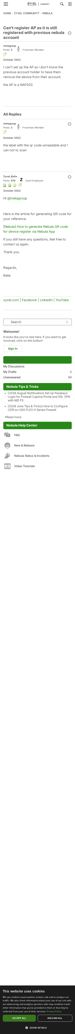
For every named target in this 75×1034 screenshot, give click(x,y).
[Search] (62, 4)
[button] (69, 33)
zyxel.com (11, 300)
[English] (37, 4)
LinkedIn (46, 300)
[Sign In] (69, 4)
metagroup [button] (9, 45)
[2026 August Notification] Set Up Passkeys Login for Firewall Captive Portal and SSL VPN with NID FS (39, 396)
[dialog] (37, 1010)
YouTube (62, 300)
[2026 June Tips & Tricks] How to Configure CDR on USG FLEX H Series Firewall (38, 408)
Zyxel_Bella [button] (10, 176)
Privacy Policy (54, 1011)
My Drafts (37, 372)
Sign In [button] (12, 348)
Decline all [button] (55, 1018)
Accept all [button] (19, 1018)
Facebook (29, 300)
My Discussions (13, 366)
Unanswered (37, 377)
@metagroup (17, 198)
